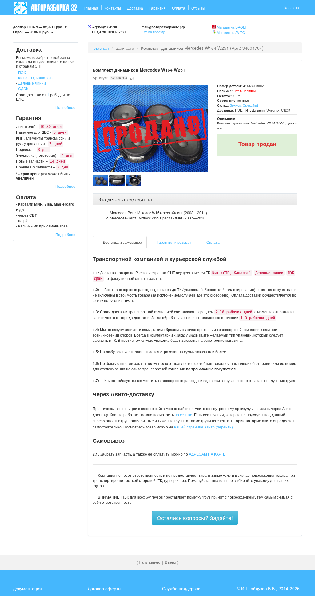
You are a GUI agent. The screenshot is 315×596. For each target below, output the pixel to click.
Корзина (291, 7)
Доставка (135, 7)
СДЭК (23, 88)
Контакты (112, 7)
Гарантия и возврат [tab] (173, 242)
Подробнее (65, 107)
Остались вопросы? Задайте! (195, 518)
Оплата (178, 7)
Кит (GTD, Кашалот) (35, 77)
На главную (149, 562)
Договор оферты (104, 588)
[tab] (195, 199)
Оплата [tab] (212, 242)
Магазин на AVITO (231, 32)
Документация (27, 588)
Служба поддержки (181, 588)
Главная (91, 7)
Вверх (170, 562)
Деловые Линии (32, 82)
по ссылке (183, 414)
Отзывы (198, 7)
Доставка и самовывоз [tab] (122, 242)
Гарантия (157, 7)
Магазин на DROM (231, 27)
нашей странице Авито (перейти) (203, 426)
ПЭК (22, 72)
